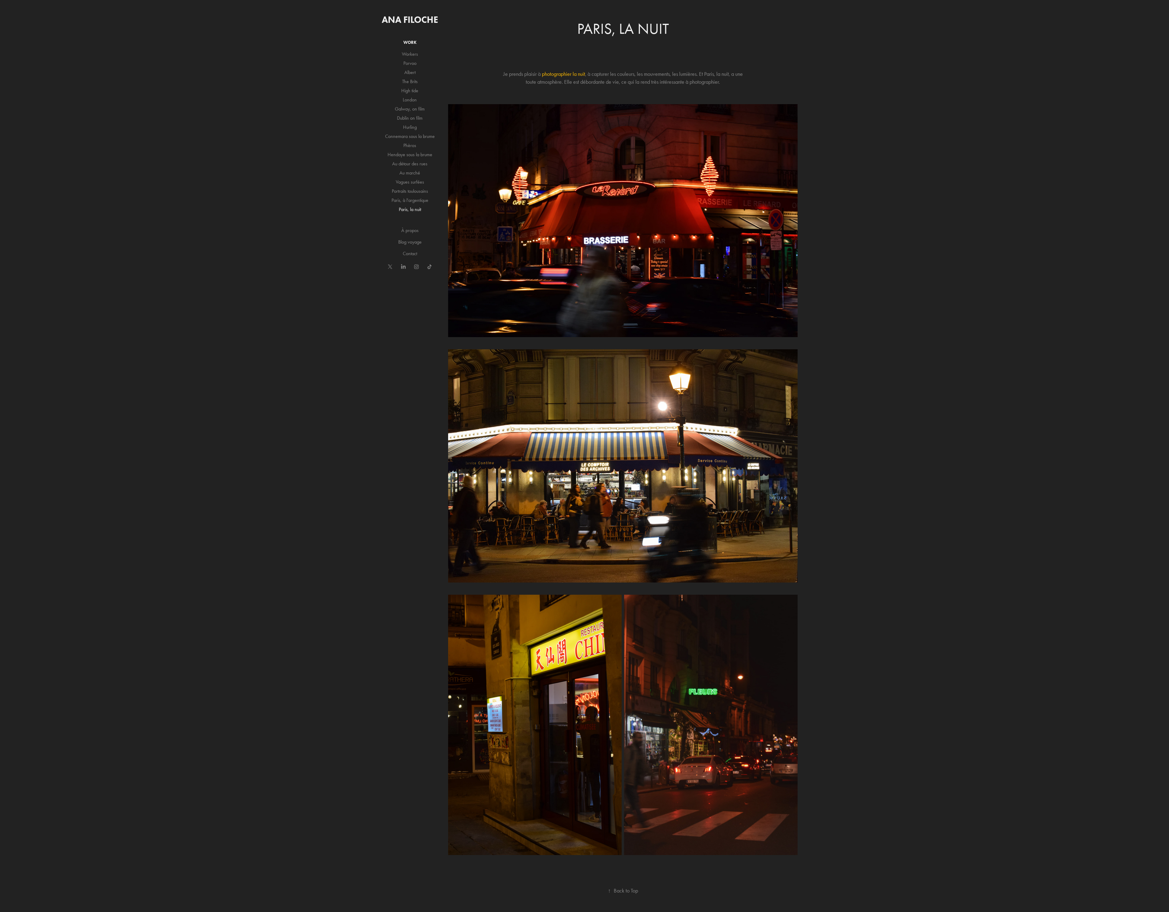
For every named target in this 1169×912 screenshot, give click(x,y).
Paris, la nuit (410, 209)
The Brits (410, 81)
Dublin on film (410, 118)
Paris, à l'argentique (409, 200)
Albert (410, 72)
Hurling (410, 127)
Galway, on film (410, 109)
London (410, 100)
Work (409, 42)
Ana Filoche (410, 19)
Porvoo (409, 63)
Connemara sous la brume (410, 136)
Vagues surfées (410, 182)
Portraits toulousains (410, 191)
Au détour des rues (409, 164)
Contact (410, 253)
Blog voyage (410, 242)
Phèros (409, 145)
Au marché (409, 173)
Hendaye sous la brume (410, 154)
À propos (410, 230)
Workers (410, 54)
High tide (409, 90)
